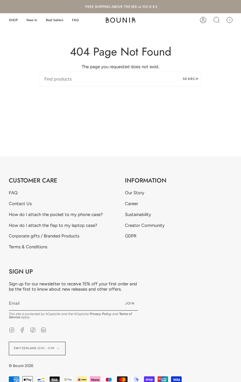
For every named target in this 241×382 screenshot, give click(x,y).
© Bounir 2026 (21, 365)
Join (130, 303)
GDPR (130, 236)
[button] (13, 20)
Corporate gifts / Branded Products (44, 236)
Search (190, 79)
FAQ (13, 192)
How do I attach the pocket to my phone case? (56, 214)
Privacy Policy (100, 314)
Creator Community (145, 225)
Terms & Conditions (28, 246)
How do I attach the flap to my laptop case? (53, 225)
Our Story (134, 192)
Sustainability (138, 214)
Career (131, 203)
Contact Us (20, 203)
